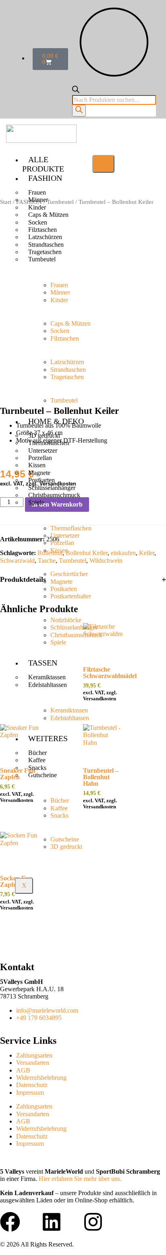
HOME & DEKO (56, 421)
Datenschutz (32, 1084)
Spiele (36, 502)
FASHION (45, 178)
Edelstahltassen (47, 684)
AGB (23, 1070)
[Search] (79, 110)
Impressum (30, 1092)
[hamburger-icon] (103, 164)
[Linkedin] (52, 1222)
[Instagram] (93, 1222)
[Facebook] (10, 1222)
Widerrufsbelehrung (41, 1077)
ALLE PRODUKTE (43, 164)
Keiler (146, 552)
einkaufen (123, 552)
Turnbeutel (42, 259)
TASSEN (42, 662)
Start (5, 202)
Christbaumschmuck (54, 495)
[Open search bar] (75, 90)
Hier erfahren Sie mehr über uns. (80, 1178)
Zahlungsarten (34, 1055)
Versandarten (32, 1062)
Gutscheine (42, 775)
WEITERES (48, 738)
